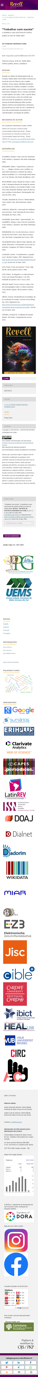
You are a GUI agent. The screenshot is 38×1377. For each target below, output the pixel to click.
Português (6, 633)
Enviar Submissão (12, 536)
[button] (6, 1362)
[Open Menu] (2, 5)
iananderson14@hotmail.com (22, 142)
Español (6, 627)
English (5, 624)
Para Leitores (7, 647)
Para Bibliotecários (9, 653)
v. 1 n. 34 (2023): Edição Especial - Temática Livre (18, 18)
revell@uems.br (16, 1122)
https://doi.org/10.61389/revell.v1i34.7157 (20, 56)
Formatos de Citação (14, 523)
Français (6, 630)
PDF (6, 378)
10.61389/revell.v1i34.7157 (12, 515)
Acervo (11, 15)
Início (4, 15)
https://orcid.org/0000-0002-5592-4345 (12, 49)
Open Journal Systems (11, 662)
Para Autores (7, 650)
